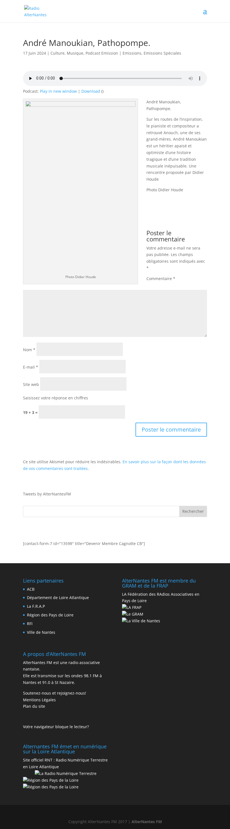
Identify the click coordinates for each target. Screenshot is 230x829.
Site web (31, 384)
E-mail (30, 367)
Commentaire (160, 278)
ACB (30, 589)
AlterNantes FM (147, 821)
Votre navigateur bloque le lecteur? (56, 726)
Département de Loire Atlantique (58, 597)
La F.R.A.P (36, 606)
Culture (57, 53)
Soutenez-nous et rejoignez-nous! (54, 693)
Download (90, 91)
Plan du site (34, 706)
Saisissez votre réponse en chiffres (55, 397)
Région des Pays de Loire (50, 615)
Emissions (132, 53)
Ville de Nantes (41, 632)
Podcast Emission (102, 53)
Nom (29, 349)
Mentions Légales (39, 699)
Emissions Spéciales (162, 53)
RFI (30, 623)
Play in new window (58, 91)
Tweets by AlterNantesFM (47, 494)
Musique (75, 53)
